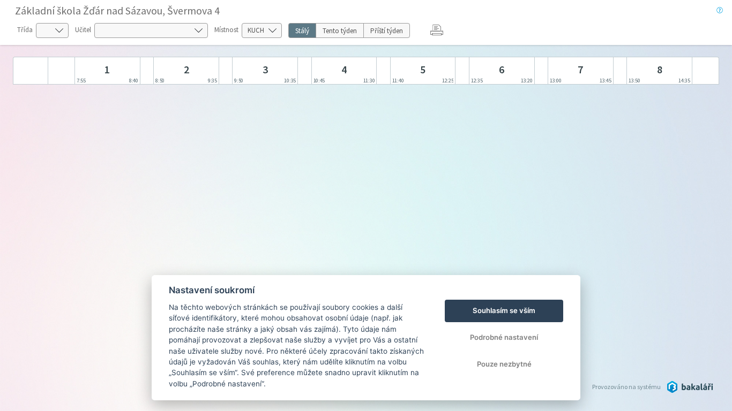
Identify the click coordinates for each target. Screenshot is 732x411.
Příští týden (386, 30)
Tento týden (340, 30)
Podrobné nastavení (504, 337)
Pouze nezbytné (504, 364)
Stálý (302, 30)
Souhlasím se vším (504, 310)
